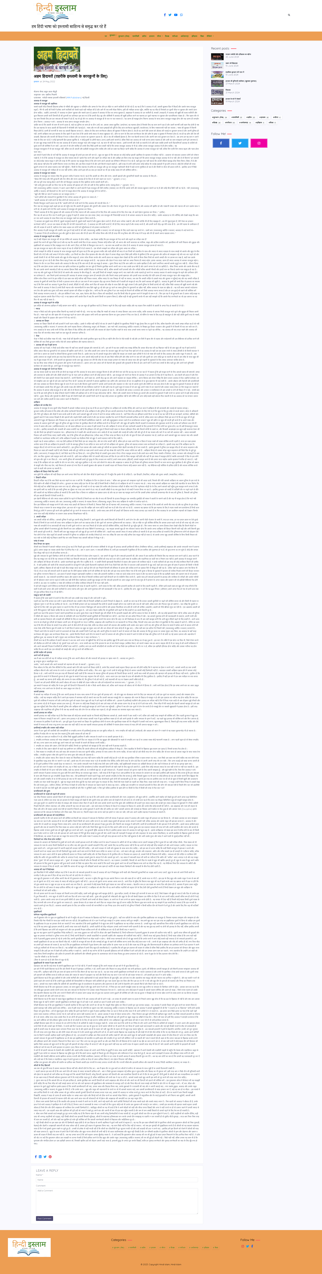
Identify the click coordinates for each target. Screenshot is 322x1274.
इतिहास (194, 36)
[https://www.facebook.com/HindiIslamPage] (165, 15)
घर (106, 36)
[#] (259, 143)
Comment (41, 1185)
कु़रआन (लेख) (123, 36)
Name (39, 1175)
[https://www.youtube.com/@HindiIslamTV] (176, 15)
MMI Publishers (74, 97)
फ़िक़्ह (167, 36)
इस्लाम (151, 36)
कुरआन (112, 35)
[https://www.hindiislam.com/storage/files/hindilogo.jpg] (29, 1247)
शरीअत (175, 36)
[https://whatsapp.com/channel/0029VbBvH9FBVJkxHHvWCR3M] (181, 15)
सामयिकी (135, 36)
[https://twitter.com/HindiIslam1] (170, 15)
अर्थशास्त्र (185, 36)
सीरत (159, 36)
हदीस (144, 36)
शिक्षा (202, 36)
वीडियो (209, 36)
